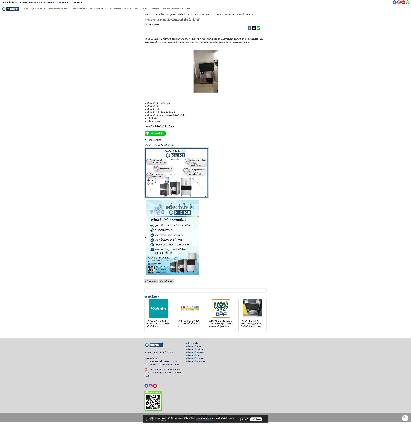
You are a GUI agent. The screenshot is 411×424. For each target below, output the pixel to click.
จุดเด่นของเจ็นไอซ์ (39, 8)
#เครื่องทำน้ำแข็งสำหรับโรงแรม (157, 103)
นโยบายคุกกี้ (163, 420)
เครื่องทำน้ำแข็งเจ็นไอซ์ (58, 8)
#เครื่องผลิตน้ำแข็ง (152, 109)
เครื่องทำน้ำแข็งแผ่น (193, 355)
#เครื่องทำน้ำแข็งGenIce (154, 115)
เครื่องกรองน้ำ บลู (80, 8)
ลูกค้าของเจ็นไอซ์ (97, 8)
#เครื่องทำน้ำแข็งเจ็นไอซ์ (210, 38)
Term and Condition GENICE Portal (177, 8)
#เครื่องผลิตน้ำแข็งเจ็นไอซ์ (155, 112)
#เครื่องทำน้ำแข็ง (151, 106)
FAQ (136, 8)
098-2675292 (63, 2)
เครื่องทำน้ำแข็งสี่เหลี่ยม (194, 346)
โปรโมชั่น (144, 8)
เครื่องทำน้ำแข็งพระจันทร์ (195, 352)
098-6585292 (49, 2)
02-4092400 (77, 2)
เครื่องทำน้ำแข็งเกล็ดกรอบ (195, 349)
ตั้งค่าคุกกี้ (245, 419)
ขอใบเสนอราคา (115, 8)
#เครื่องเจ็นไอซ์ (211, 42)
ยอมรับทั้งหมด (256, 419)
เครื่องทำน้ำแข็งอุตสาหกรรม (196, 361)
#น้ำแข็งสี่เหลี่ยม (151, 118)
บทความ (127, 8)
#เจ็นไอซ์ (171, 112)
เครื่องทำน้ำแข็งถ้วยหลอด (195, 358)
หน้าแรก (25, 8)
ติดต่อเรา (155, 8)
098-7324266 (35, 2)
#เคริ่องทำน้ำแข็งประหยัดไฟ (237, 42)
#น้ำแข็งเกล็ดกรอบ (152, 121)
